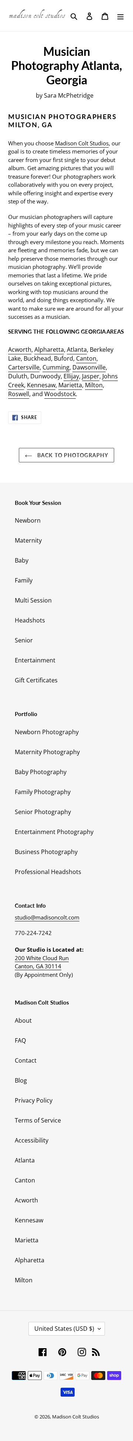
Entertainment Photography (54, 832)
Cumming (55, 367)
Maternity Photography (47, 752)
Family (24, 580)
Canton (86, 358)
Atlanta (77, 349)
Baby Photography (40, 772)
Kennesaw (41, 385)
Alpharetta (49, 349)
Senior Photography (43, 812)
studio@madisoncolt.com (47, 917)
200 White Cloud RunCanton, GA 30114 (42, 962)
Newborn (28, 520)
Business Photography (46, 852)
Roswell (18, 394)
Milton (94, 385)
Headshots (30, 620)
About (23, 1020)
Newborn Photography (47, 732)
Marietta (70, 385)
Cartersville (24, 367)
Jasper (90, 376)
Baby (21, 560)
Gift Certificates (36, 680)
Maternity (28, 540)
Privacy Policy (33, 1100)
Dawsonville (89, 367)
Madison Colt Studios (82, 143)
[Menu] (120, 15)
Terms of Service (38, 1120)
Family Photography (43, 792)
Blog (21, 1080)
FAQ (20, 1040)
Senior (24, 640)
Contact (26, 1060)
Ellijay (71, 376)
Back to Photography (72, 455)
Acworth (19, 349)
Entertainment (35, 660)
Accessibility (31, 1140)
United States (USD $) (64, 1328)
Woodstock (60, 394)
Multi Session (33, 600)
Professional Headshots (48, 872)
